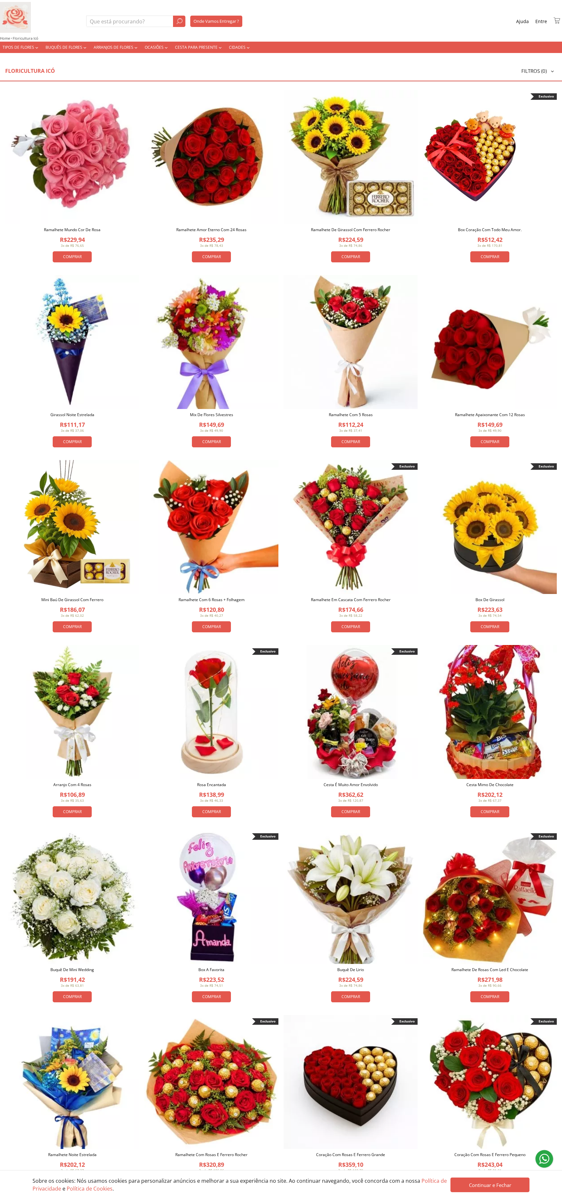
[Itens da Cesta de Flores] (557, 20)
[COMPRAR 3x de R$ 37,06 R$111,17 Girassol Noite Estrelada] (72, 342)
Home (5, 38)
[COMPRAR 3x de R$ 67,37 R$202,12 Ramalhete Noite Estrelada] (72, 1082)
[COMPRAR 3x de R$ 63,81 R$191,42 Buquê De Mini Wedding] (72, 897)
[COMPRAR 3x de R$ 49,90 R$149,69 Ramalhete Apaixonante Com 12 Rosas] (490, 342)
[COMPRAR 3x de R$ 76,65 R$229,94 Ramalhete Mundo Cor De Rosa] (72, 157)
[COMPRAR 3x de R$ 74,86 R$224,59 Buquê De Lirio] (351, 897)
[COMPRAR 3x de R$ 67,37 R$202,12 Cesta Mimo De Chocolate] (490, 712)
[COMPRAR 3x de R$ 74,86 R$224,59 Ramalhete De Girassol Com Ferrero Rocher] (351, 157)
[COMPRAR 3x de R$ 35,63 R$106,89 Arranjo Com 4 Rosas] (72, 712)
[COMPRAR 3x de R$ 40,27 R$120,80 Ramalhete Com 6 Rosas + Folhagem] (211, 527)
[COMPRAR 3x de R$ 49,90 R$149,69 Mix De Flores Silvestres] (211, 342)
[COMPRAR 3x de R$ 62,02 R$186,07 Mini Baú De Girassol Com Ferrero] (72, 527)
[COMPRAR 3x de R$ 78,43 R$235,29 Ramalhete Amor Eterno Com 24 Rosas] (211, 157)
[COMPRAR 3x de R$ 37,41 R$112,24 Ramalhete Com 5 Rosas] (351, 342)
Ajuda (522, 21)
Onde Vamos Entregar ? (216, 21)
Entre (541, 21)
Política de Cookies (90, 1188)
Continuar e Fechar (490, 1185)
